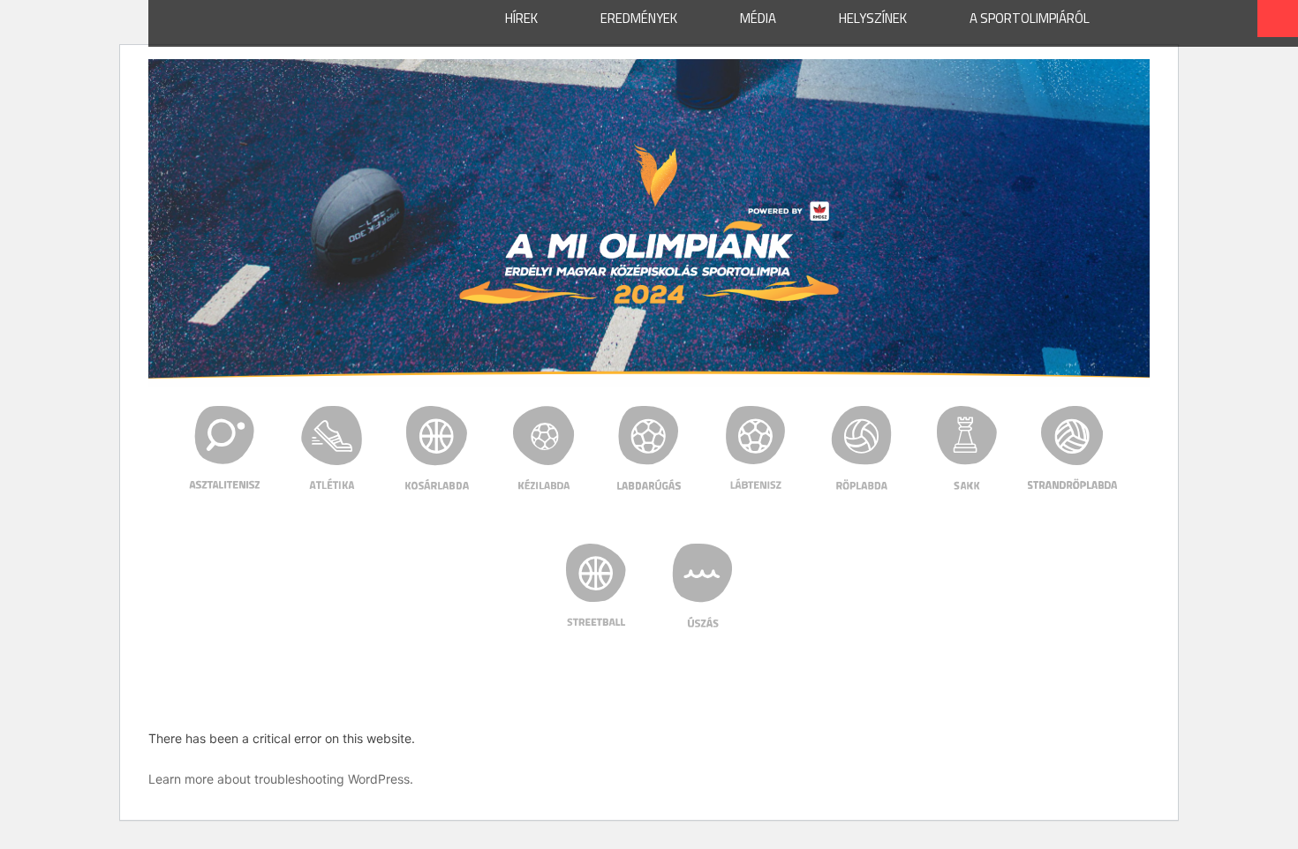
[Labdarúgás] (649, 447)
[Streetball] (596, 585)
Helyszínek (873, 18)
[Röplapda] (861, 447)
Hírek (521, 18)
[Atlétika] (331, 447)
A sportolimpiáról (1030, 18)
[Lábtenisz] (755, 447)
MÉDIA (758, 18)
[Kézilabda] (543, 447)
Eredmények (638, 18)
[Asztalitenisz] (225, 447)
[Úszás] (702, 585)
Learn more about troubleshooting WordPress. (280, 778)
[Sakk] (967, 447)
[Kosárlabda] (437, 447)
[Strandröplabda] (1073, 447)
